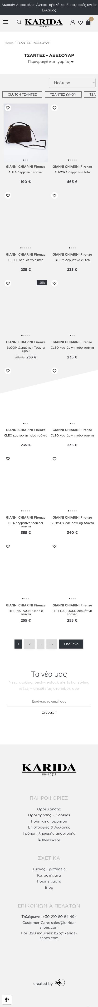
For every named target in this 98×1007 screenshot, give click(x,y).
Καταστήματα (49, 875)
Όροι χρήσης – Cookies (49, 815)
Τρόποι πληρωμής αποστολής (49, 833)
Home (9, 43)
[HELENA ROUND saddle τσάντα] (26, 571)
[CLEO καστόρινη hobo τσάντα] (72, 308)
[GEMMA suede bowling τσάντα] (72, 483)
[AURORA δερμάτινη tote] (72, 133)
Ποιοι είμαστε (49, 881)
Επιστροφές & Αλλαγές (49, 827)
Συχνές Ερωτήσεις (49, 869)
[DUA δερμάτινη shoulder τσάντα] (26, 483)
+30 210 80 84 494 (60, 917)
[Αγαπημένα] (7, 107)
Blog (49, 887)
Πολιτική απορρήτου (49, 821)
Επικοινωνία (49, 839)
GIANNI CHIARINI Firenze (25, 166)
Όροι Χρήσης (49, 809)
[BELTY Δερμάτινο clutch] (26, 220)
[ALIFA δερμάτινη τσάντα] (26, 133)
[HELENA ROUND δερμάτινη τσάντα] (72, 571)
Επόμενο (71, 644)
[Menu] (6, 22)
